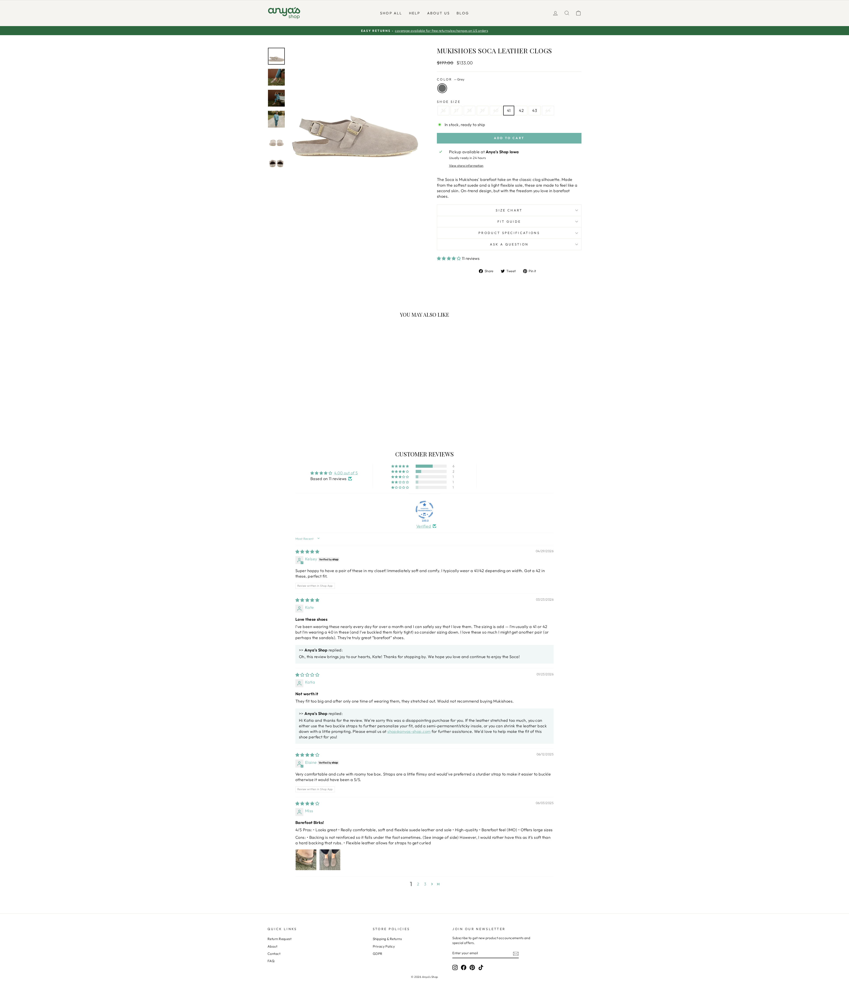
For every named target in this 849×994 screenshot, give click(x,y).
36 (443, 110)
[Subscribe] (516, 953)
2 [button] (418, 884)
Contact (274, 954)
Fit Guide (509, 222)
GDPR (377, 954)
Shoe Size (449, 102)
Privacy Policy (384, 946)
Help (415, 13)
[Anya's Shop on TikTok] (481, 967)
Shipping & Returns (387, 939)
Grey (442, 88)
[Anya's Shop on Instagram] (455, 967)
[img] (307, 551)
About (272, 946)
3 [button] (425, 884)
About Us (438, 13)
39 (482, 110)
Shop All (391, 13)
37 (456, 110)
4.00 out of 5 (346, 472)
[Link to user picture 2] (329, 859)
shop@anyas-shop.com (409, 731)
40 (496, 110)
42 (521, 110)
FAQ (271, 961)
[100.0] (424, 510)
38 (469, 110)
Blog (463, 13)
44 (548, 110)
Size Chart (509, 210)
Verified (423, 526)
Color (450, 79)
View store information (466, 166)
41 (509, 110)
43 (534, 110)
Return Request (279, 939)
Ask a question (509, 244)
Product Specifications (509, 233)
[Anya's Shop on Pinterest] (472, 967)
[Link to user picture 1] (306, 859)
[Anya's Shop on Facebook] (463, 967)
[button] (449, 258)
